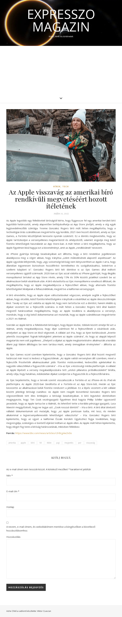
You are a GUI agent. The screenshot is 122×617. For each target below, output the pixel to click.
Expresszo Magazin (61, 20)
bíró (33, 442)
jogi (58, 442)
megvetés (68, 442)
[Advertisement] (61, 69)
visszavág (90, 442)
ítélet (49, 442)
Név (9, 475)
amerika (12, 442)
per (79, 442)
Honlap (10, 506)
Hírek (57, 186)
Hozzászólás (13, 536)
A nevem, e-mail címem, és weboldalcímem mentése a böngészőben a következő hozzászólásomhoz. (50, 528)
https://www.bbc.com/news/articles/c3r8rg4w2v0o (43, 433)
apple (23, 442)
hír (41, 442)
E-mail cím (12, 491)
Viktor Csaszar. (44, 611)
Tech (65, 186)
